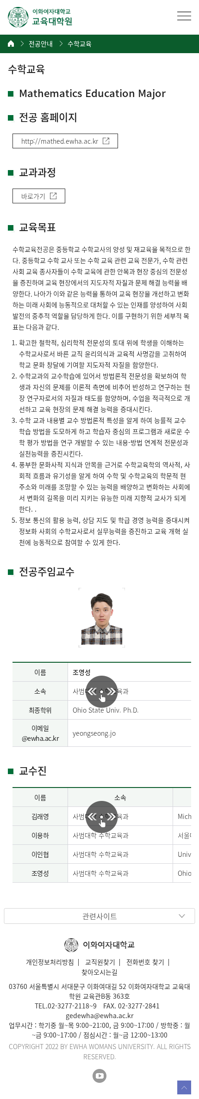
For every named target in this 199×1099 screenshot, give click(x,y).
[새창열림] (99, 1075)
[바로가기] (40, 17)
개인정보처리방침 (50, 961)
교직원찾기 (100, 961)
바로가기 (33, 196)
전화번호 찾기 (145, 961)
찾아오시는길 (99, 972)
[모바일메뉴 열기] (184, 15)
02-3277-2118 (68, 1005)
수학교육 (80, 43)
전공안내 (41, 43)
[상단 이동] (184, 1087)
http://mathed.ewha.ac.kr (59, 141)
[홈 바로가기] (11, 43)
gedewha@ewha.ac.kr (99, 1015)
